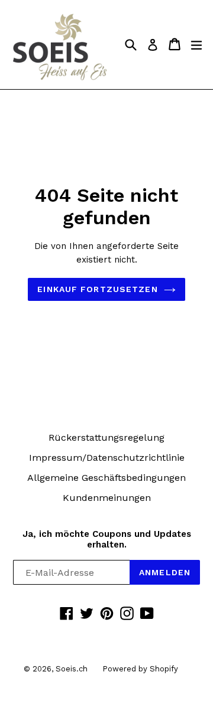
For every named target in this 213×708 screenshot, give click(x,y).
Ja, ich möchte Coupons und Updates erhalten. (106, 539)
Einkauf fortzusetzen (97, 289)
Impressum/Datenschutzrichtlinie (107, 457)
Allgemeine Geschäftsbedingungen (106, 477)
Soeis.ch (72, 668)
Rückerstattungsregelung (106, 437)
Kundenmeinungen (107, 497)
